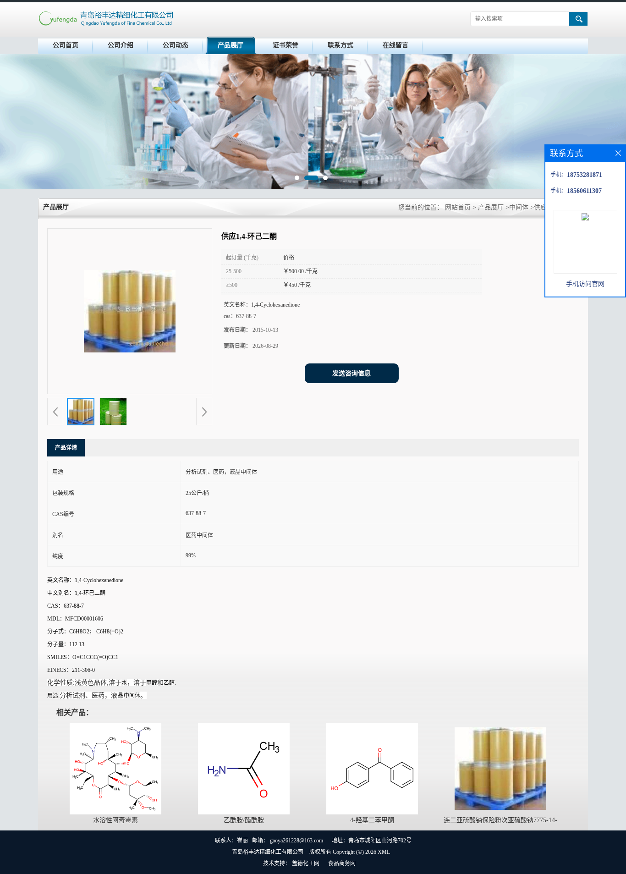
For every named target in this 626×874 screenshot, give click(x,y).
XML (384, 852)
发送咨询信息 (351, 373)
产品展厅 (230, 45)
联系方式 (340, 45)
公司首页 (65, 45)
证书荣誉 (285, 45)
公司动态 (175, 45)
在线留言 (395, 45)
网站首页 (458, 207)
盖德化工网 (305, 863)
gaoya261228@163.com (296, 840)
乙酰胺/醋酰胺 (244, 820)
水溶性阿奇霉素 (115, 820)
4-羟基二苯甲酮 (372, 820)
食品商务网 (342, 863)
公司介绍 (120, 45)
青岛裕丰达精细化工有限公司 (267, 852)
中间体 (518, 207)
